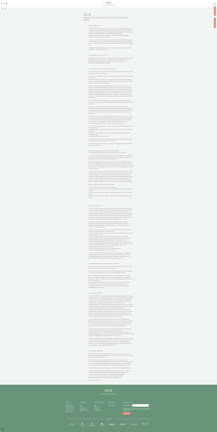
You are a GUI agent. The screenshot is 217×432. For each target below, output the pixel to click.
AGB (95, 405)
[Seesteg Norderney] (92, 424)
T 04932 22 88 (69, 408)
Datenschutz (97, 406)
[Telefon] (3, 3)
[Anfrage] (215, 23)
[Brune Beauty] (145, 424)
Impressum (96, 408)
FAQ (81, 405)
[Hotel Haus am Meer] (82, 424)
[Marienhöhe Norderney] (134, 424)
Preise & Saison (83, 408)
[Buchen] (215, 11)
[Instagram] (6, 3)
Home (2, 8)
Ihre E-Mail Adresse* (127, 405)
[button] (2, 429)
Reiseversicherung (84, 410)
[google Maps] (1, 3)
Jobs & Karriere (111, 405)
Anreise (81, 406)
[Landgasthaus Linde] (102, 424)
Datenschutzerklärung (147, 408)
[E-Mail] (4, 3)
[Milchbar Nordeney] (123, 424)
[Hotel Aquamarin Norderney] (71, 424)
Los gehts (127, 413)
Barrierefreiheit (97, 410)
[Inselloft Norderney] (112, 424)
